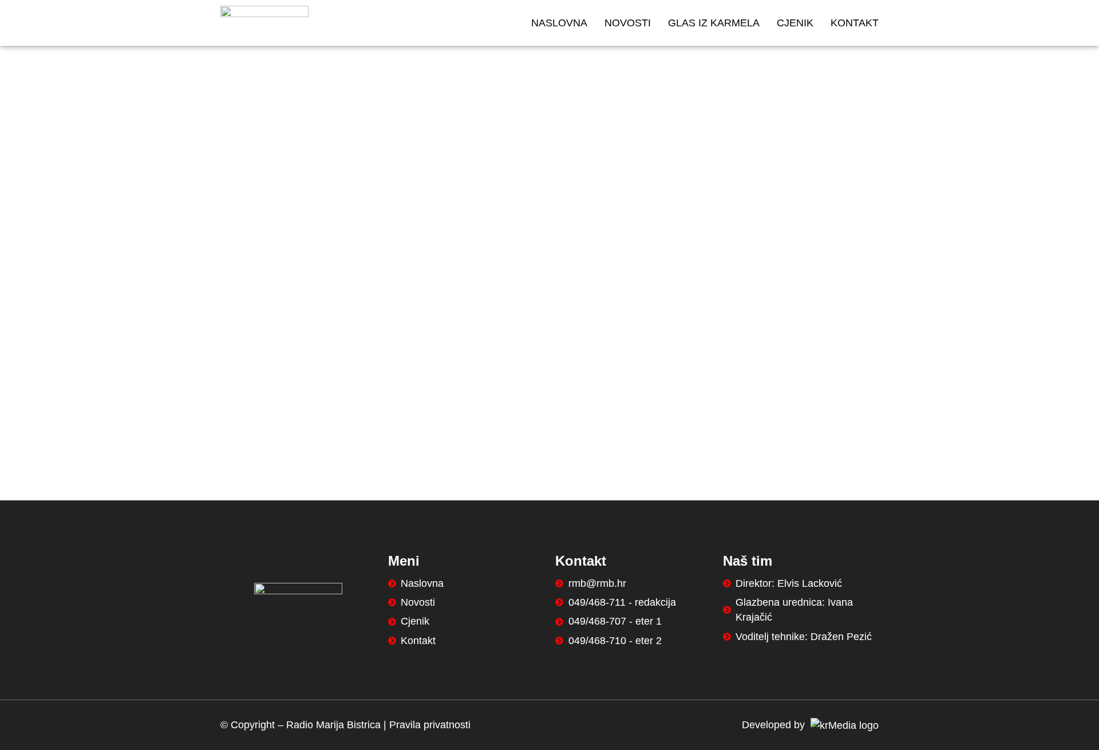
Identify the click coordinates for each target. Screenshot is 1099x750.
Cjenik (795, 23)
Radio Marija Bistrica (333, 725)
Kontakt (855, 23)
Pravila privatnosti (430, 725)
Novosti (627, 23)
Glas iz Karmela (714, 23)
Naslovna (559, 23)
